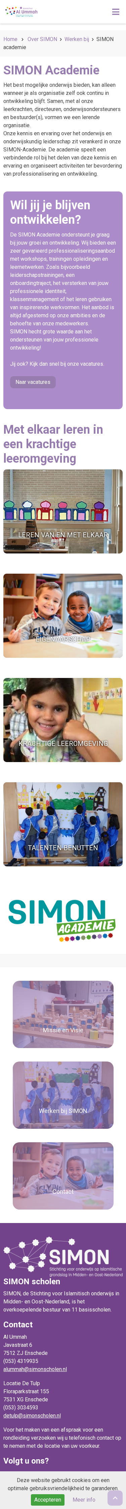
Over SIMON (42, 39)
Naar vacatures (32, 382)
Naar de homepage (48, 11)
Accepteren (47, 1500)
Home (10, 39)
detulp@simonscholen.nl (32, 1415)
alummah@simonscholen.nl (35, 1369)
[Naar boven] (115, 1498)
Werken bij (77, 39)
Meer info (84, 1500)
